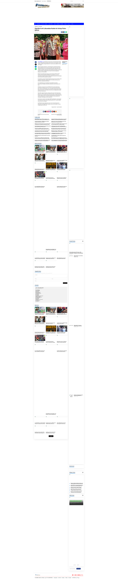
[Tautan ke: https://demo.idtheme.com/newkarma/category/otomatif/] (82, 241)
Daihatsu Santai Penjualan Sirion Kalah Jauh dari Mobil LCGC (78, 395)
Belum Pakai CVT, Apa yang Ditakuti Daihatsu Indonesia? (78, 325)
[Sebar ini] (61, 32)
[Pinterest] (47, 111)
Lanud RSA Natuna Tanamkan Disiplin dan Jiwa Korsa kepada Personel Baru (58, 135)
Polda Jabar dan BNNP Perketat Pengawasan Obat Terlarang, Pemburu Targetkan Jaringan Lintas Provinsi (42, 128)
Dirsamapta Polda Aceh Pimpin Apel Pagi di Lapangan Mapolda (43, 114)
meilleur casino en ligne (37, 296)
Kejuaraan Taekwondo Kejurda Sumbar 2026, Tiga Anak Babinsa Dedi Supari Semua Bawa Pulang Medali (77, 483)
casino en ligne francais (37, 297)
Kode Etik (59, 577)
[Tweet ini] (63, 32)
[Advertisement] (59, 16)
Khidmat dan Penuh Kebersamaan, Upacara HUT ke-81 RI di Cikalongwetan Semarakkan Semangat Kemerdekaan (42, 124)
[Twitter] (45, 111)
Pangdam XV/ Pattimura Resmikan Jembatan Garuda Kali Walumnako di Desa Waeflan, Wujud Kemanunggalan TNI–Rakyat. (58, 119)
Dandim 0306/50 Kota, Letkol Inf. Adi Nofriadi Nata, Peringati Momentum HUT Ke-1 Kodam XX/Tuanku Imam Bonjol (58, 126)
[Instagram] (49, 111)
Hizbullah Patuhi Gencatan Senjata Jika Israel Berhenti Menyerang (75, 502)
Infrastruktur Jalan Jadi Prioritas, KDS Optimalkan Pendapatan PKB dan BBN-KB (76, 253)
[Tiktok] (54, 111)
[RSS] (56, 111)
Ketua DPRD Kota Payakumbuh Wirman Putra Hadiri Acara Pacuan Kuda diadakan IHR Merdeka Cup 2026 (77, 485)
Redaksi (66, 577)
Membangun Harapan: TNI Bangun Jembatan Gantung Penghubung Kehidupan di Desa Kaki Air (58, 131)
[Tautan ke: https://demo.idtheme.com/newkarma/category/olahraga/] (82, 472)
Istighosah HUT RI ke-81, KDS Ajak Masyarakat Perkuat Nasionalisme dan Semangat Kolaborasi (58, 121)
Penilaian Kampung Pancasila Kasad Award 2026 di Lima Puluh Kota (42, 135)
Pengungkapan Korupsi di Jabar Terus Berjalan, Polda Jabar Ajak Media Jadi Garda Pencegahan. (58, 133)
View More (51, 436)
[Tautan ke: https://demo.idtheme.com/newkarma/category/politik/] (82, 495)
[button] (83, 1)
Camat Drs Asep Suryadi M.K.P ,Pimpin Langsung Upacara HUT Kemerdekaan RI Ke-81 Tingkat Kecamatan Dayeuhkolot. (59, 124)
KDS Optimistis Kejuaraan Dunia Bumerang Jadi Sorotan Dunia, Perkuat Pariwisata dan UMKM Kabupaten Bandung (59, 138)
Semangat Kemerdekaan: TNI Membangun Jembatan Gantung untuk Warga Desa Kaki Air (42, 121)
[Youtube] (52, 111)
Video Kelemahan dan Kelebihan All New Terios (78, 256)
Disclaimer (63, 577)
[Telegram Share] (64, 32)
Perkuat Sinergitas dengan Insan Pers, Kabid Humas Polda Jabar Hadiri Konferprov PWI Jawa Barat (43, 126)
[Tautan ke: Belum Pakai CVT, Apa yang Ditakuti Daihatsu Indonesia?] (71, 359)
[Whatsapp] (66, 32)
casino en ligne (37, 291)
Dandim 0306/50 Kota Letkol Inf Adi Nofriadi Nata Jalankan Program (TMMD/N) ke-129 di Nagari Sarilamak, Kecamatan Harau (59, 140)
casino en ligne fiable (38, 287)
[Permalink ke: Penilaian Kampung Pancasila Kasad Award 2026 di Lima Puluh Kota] (62, 182)
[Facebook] (43, 111)
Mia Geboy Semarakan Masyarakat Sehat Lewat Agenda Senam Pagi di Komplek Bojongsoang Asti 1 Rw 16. (76, 492)
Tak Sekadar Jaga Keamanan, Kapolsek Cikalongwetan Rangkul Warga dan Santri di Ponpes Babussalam (42, 131)
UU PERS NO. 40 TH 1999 (75, 577)
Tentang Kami (55, 577)
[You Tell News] (42, 5)
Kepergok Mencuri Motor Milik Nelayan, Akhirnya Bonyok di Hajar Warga (56, 114)
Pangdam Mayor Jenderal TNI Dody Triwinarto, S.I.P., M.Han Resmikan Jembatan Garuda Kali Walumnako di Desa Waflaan (42, 119)
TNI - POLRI (36, 32)
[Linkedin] (50, 111)
